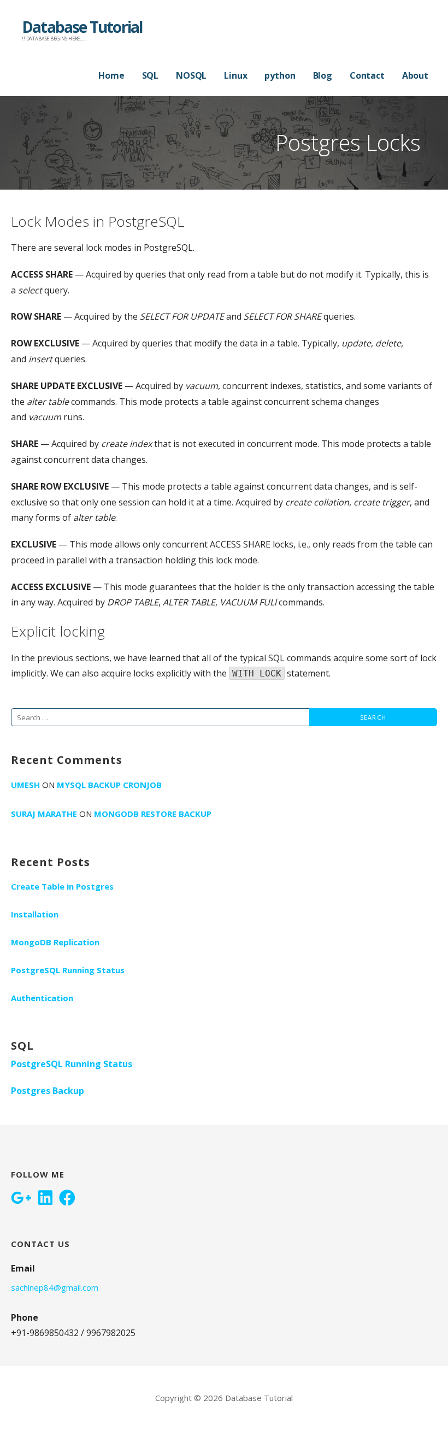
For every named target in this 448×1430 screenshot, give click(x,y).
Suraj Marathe (44, 813)
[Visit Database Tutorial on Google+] (21, 1199)
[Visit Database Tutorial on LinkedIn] (45, 1199)
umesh (25, 784)
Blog (322, 75)
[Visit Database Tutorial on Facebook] (67, 1199)
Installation (34, 914)
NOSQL (191, 75)
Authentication (42, 997)
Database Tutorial (82, 26)
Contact (367, 75)
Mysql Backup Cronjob (109, 784)
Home (111, 75)
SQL (150, 75)
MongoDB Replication (55, 942)
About (415, 75)
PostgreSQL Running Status (68, 969)
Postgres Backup (47, 1091)
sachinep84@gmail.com (54, 1287)
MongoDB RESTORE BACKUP (152, 813)
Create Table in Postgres (62, 886)
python (279, 75)
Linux (235, 75)
